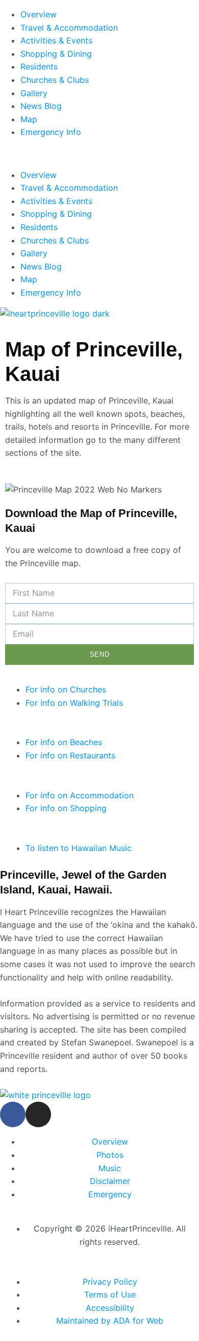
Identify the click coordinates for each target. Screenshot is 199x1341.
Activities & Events (56, 40)
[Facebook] (13, 1114)
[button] (99, 154)
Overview (38, 14)
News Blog (41, 106)
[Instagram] (38, 1114)
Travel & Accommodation (69, 28)
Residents (39, 66)
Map (28, 119)
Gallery (33, 93)
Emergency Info (50, 132)
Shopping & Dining (56, 54)
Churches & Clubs (54, 80)
